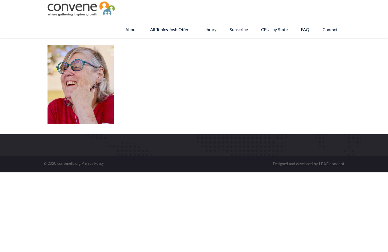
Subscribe (239, 30)
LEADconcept (331, 164)
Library (210, 30)
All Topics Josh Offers (170, 30)
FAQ (305, 30)
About (131, 30)
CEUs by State (274, 30)
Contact (330, 30)
